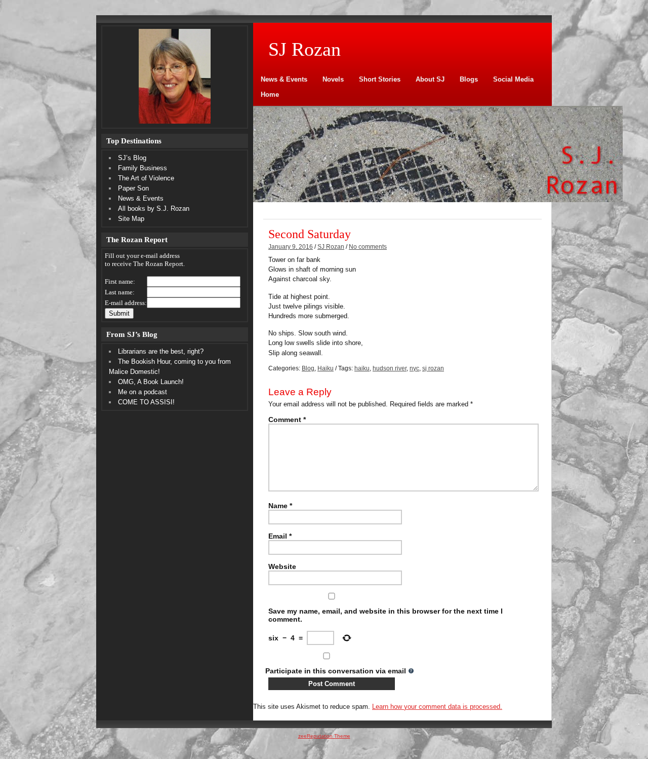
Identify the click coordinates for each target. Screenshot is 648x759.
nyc (414, 368)
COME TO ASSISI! (146, 402)
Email (280, 536)
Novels (333, 79)
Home (270, 94)
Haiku (325, 368)
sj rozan (433, 368)
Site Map (131, 218)
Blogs (469, 79)
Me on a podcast (142, 392)
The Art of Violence (146, 178)
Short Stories (379, 79)
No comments (368, 247)
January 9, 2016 (290, 247)
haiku (362, 368)
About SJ (430, 79)
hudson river (390, 368)
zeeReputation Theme (324, 736)
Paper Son (133, 188)
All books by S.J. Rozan (153, 208)
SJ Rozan (330, 247)
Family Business (142, 168)
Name (280, 506)
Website (282, 566)
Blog (308, 368)
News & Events (284, 79)
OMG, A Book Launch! (151, 382)
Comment (287, 419)
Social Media (513, 79)
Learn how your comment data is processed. (437, 706)
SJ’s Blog (132, 158)
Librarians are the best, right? (161, 351)
